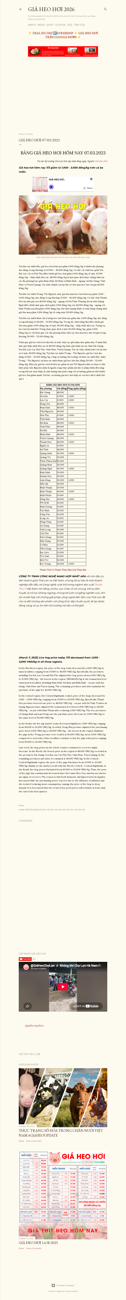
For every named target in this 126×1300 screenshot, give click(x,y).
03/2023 (29, 809)
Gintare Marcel (71, 1291)
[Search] (105, 9)
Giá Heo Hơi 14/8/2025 (38, 1242)
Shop (50, 25)
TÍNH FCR (79, 25)
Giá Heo (50, 809)
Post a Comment (33, 1141)
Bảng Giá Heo (40, 809)
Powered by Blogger (65, 1285)
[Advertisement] (63, 82)
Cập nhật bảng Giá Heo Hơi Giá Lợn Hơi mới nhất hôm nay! (63, 257)
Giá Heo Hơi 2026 (51, 9)
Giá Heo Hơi (101, 161)
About (32, 25)
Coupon (60, 25)
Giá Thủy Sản (79, 569)
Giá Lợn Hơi (79, 809)
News (41, 25)
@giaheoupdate (34, 1025)
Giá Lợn (69, 809)
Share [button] (21, 805)
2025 (69, 25)
